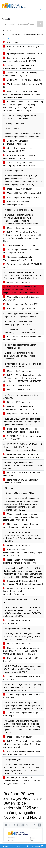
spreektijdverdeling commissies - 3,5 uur (24, 54)
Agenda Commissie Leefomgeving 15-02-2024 (22, 48)
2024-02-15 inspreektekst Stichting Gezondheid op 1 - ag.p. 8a (20, 74)
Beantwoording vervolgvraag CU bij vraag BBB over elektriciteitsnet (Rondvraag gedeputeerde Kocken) (22, 94)
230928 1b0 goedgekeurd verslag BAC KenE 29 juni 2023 (22, 714)
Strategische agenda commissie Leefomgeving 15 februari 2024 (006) (19, 164)
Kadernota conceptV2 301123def (21, 308)
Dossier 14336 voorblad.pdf (19, 228)
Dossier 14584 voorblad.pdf (19, 371)
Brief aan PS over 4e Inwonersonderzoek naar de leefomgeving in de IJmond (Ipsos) (22, 553)
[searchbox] (19, 24)
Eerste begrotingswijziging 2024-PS (23, 197)
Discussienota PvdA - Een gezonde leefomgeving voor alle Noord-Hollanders (21, 455)
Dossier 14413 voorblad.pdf (19, 737)
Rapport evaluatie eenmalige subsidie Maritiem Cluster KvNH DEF (21, 752)
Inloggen (37, 846)
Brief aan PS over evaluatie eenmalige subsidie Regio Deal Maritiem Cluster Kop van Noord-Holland (22, 744)
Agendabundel (13, 42)
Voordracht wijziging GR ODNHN (21, 245)
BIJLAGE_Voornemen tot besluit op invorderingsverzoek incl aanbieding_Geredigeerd (20, 591)
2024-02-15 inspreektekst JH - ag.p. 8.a (24, 80)
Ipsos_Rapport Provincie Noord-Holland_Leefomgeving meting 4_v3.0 (19, 561)
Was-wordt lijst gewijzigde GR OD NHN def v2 (22, 265)
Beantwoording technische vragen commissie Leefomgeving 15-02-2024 (20, 59)
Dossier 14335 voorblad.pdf (19, 282)
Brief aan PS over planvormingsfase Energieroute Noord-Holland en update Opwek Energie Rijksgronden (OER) (21, 651)
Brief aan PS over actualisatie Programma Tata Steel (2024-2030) (18, 407)
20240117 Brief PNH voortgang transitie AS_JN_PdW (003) (22, 437)
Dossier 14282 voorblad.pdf (19, 189)
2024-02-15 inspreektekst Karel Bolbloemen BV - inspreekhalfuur (19, 66)
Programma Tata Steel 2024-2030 (22, 414)
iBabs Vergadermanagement (15, 846)
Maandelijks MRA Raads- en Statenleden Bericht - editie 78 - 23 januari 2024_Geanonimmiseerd (21, 781)
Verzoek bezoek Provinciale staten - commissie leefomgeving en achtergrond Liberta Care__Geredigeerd (21, 517)
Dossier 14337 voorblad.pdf (19, 545)
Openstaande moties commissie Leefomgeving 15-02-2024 (19, 156)
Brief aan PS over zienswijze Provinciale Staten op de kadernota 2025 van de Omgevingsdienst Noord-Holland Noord (23, 290)
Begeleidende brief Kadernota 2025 (22, 304)
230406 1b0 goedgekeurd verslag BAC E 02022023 (22, 677)
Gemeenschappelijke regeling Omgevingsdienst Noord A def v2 (18, 258)
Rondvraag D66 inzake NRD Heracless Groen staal (22, 474)
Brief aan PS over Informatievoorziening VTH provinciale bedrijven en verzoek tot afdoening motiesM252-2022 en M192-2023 (22, 378)
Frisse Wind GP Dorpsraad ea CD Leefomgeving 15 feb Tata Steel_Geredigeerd (23, 582)
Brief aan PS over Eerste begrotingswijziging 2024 (16, 203)
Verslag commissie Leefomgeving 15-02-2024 (23, 85)
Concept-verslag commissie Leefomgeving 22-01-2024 (17, 149)
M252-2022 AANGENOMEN (19, 385)
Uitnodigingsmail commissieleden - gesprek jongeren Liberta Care (20, 525)
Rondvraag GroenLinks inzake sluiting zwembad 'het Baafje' (22, 481)
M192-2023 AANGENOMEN (19, 390)
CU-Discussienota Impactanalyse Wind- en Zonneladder (22, 338)
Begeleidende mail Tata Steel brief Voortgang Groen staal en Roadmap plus (21, 430)
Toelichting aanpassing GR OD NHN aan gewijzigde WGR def (21, 251)
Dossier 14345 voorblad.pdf (19, 644)
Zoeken (5, 19)
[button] (40, 24)
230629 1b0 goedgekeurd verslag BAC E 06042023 (22, 696)
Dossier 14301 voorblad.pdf (19, 402)
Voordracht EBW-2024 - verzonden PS (24, 193)
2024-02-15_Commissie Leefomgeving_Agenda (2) (15, 142)
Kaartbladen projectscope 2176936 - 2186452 (21, 659)
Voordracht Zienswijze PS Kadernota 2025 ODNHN (21, 298)
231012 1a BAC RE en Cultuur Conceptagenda (18, 621)
